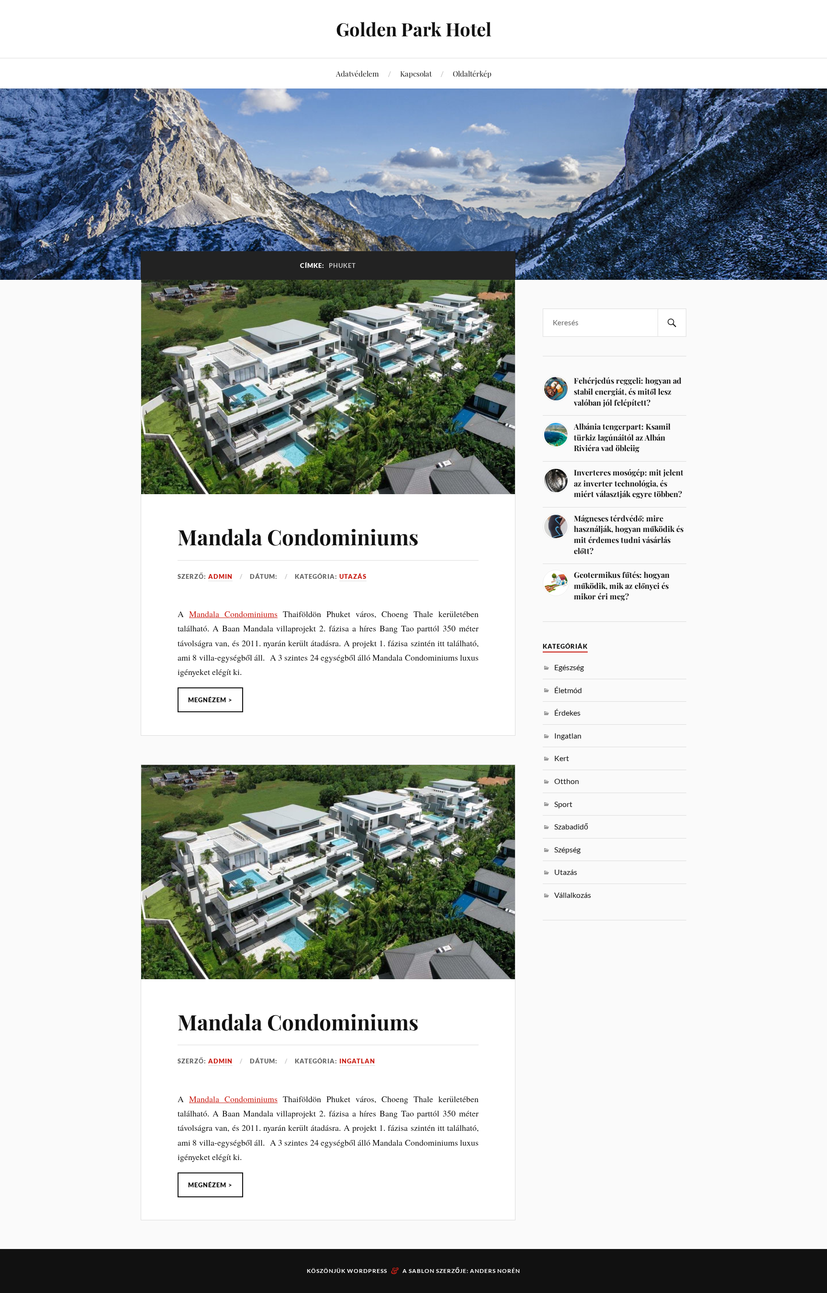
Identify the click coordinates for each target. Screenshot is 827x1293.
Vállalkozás (572, 894)
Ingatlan (357, 1061)
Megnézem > (210, 700)
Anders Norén (495, 1270)
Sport (563, 803)
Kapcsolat (416, 73)
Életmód (568, 690)
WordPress (367, 1270)
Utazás (353, 576)
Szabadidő (571, 826)
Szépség (567, 849)
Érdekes (567, 712)
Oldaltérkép (472, 73)
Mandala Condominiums (298, 536)
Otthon (566, 780)
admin (220, 576)
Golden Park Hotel (414, 29)
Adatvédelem (357, 73)
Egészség (569, 667)
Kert (561, 758)
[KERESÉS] (672, 323)
